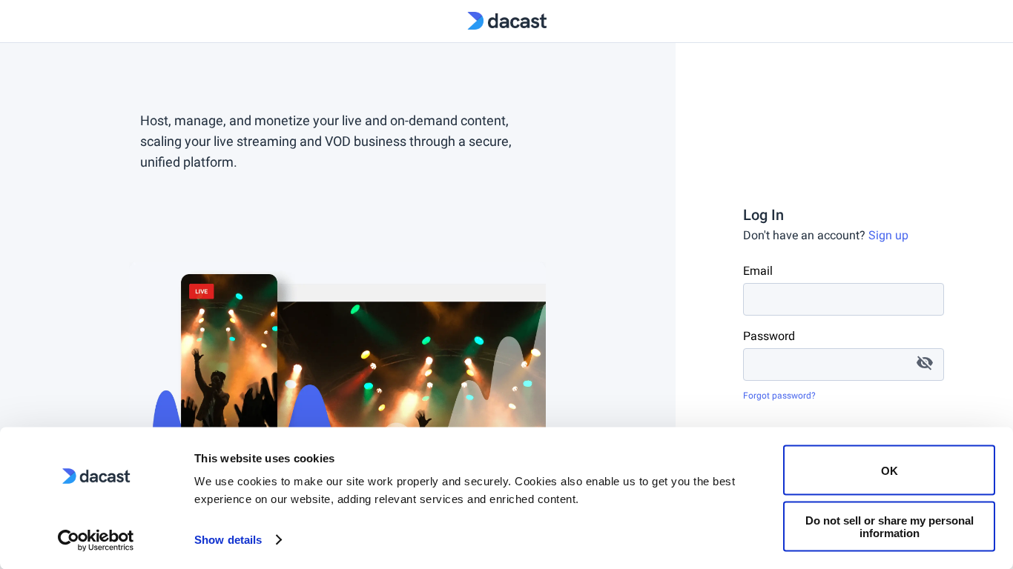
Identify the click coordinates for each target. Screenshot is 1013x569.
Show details (228, 539)
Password (769, 336)
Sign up (888, 235)
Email (758, 271)
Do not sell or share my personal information (889, 526)
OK (889, 470)
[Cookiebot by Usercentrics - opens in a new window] (96, 540)
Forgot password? (779, 395)
